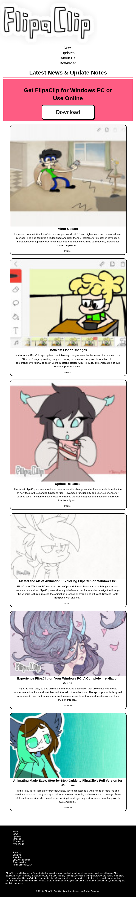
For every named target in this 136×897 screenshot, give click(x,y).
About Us (68, 58)
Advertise (17, 857)
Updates (68, 53)
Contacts (17, 855)
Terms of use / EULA (22, 865)
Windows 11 (18, 841)
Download (68, 63)
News (68, 48)
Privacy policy (19, 862)
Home (15, 831)
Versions (17, 839)
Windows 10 (18, 844)
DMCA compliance (21, 860)
